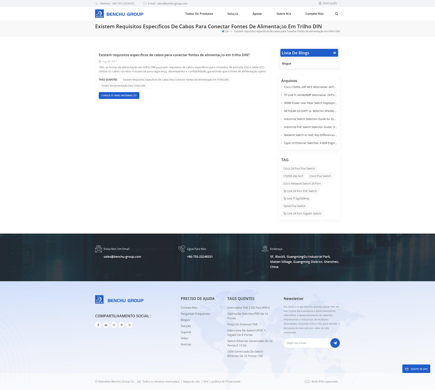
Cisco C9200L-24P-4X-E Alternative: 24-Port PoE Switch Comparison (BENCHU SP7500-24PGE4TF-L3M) (310, 87)
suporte (186, 332)
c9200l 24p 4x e (293, 176)
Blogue (286, 63)
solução (186, 326)
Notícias (186, 344)
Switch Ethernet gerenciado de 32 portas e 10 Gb (250, 343)
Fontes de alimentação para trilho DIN (123, 85)
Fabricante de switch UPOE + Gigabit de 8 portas (246, 332)
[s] (114, 325)
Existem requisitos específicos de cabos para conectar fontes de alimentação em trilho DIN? (174, 55)
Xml (206, 381)
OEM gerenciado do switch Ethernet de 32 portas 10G (245, 353)
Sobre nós (283, 14)
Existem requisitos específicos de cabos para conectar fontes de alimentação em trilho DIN (176, 79)
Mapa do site (191, 381)
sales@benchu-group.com (122, 256)
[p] (122, 325)
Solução (232, 14)
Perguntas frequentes (195, 314)
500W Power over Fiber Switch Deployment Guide (310, 103)
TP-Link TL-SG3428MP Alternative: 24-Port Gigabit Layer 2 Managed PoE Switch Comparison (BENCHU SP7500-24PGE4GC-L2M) (310, 95)
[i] (106, 325)
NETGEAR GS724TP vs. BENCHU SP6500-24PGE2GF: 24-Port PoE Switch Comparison (310, 111)
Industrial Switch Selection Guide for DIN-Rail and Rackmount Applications (310, 119)
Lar (227, 31)
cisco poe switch (320, 176)
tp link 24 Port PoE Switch (300, 191)
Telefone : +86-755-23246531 (117, 3)
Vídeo (184, 338)
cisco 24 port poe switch (299, 168)
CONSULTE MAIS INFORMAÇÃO (119, 95)
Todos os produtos (199, 14)
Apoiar (257, 14)
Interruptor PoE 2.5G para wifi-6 (248, 307)
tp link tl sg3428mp (296, 198)
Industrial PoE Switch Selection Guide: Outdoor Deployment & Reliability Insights (310, 127)
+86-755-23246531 (200, 256)
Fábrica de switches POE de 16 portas (247, 316)
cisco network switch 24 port (302, 183)
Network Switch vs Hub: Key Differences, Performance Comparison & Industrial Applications (310, 135)
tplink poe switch (294, 206)
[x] (129, 325)
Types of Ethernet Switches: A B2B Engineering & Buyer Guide (310, 143)
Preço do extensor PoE (242, 324)
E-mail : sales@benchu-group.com (167, 3)
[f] (98, 325)
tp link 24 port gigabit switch (302, 213)
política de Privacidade (226, 381)
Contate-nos (315, 14)
